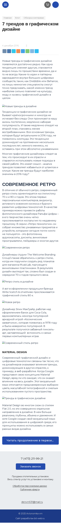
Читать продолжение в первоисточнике (33, 440)
